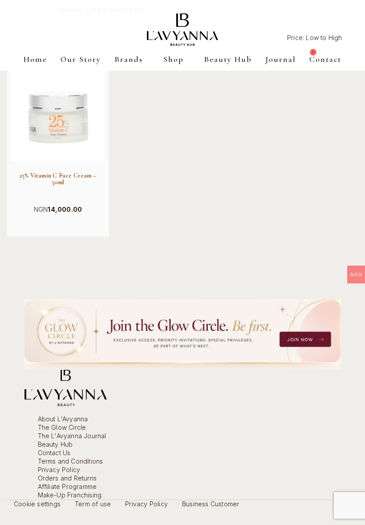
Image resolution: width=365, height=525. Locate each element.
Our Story (81, 59)
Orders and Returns (67, 478)
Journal (280, 59)
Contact (325, 59)
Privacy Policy (59, 469)
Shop (173, 59)
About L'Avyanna (63, 419)
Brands (128, 59)
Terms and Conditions (70, 461)
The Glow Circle (62, 427)
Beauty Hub (228, 59)
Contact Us (54, 452)
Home (35, 59)
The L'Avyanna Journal (72, 436)
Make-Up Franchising (70, 495)
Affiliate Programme (67, 486)
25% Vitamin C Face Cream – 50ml (58, 179)
